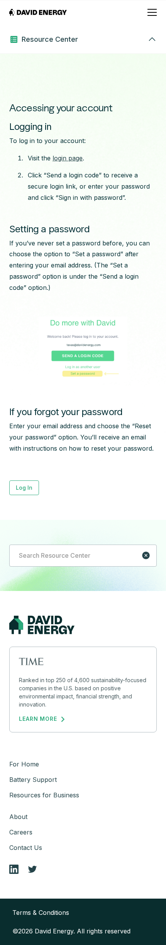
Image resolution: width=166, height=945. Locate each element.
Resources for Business (44, 795)
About (18, 817)
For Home (24, 764)
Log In (24, 487)
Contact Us (25, 847)
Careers (20, 832)
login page (68, 158)
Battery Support (33, 779)
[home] (38, 12)
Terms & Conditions (40, 912)
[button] (152, 12)
